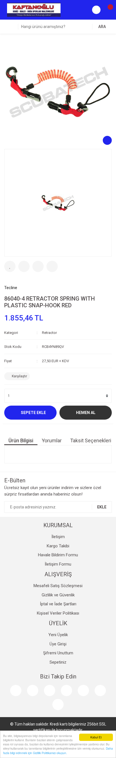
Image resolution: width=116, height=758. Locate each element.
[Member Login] (96, 10)
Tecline (10, 287)
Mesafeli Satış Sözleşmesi (58, 585)
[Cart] (107, 10)
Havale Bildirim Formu (58, 554)
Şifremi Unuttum (58, 652)
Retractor (49, 333)
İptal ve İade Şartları (58, 603)
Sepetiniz (58, 662)
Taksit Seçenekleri (90, 440)
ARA (102, 26)
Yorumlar (52, 440)
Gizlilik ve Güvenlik (58, 594)
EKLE (101, 507)
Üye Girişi (58, 644)
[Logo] (34, 9)
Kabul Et (96, 737)
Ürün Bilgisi (20, 440)
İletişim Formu (58, 564)
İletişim (58, 536)
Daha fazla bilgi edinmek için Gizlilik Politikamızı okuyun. (58, 750)
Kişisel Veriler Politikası (58, 613)
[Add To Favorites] (9, 266)
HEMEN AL (85, 412)
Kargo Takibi (58, 545)
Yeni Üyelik (58, 634)
